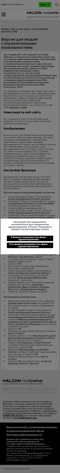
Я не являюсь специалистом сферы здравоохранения (28, 245)
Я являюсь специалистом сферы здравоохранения (28, 238)
